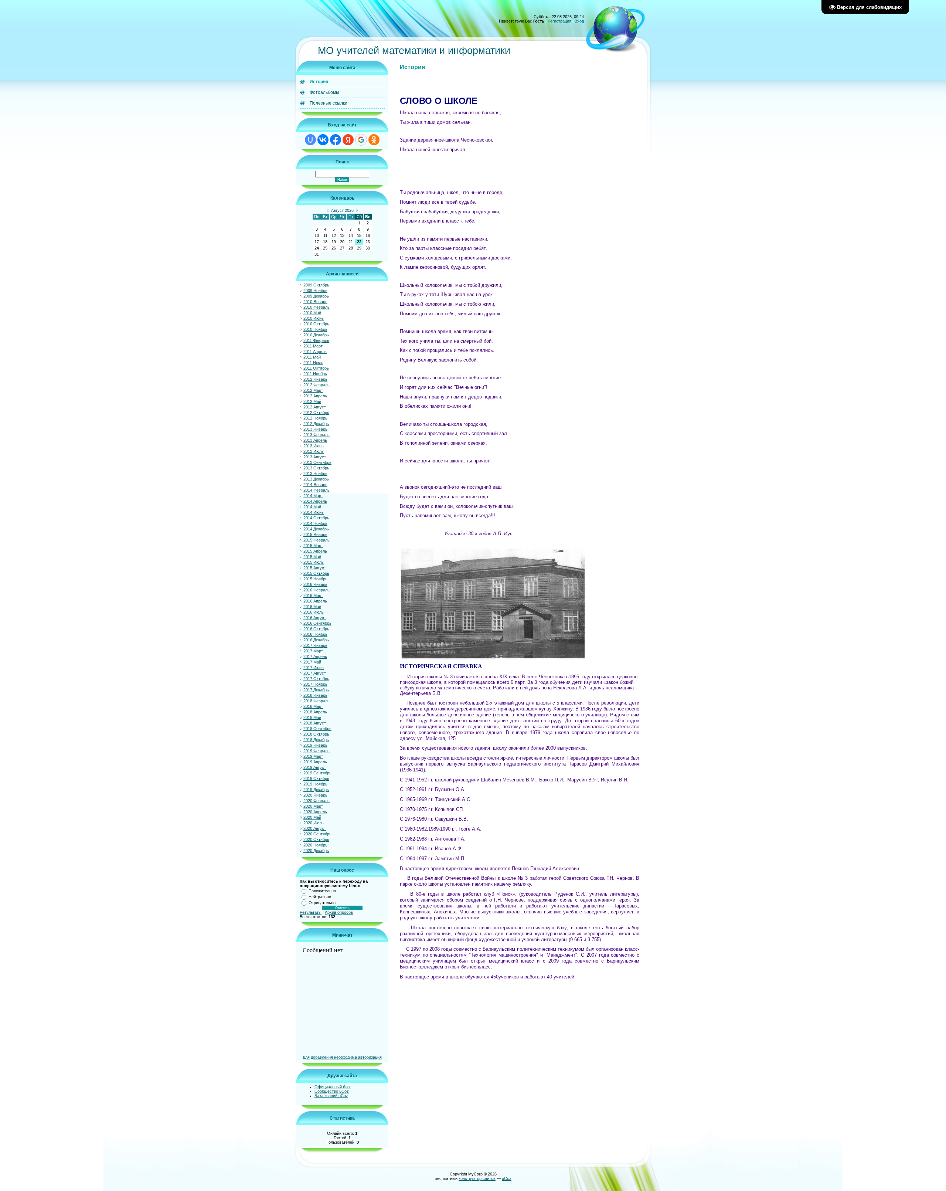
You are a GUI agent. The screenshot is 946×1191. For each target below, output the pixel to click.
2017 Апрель (315, 656)
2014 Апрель (315, 501)
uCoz (506, 1178)
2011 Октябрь (316, 368)
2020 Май (312, 817)
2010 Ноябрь (315, 329)
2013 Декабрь (316, 479)
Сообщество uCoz (331, 1091)
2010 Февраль (316, 307)
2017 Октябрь (316, 678)
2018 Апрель (315, 712)
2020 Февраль (316, 800)
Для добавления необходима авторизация (342, 1057)
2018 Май (312, 717)
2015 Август (314, 568)
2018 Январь (315, 695)
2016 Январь (315, 584)
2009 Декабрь (316, 296)
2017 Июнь (313, 667)
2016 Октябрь (316, 629)
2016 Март (313, 595)
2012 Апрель (315, 396)
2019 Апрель (315, 762)
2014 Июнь (313, 512)
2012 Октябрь (316, 412)
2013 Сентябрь (317, 462)
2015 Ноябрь (315, 579)
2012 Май (312, 401)
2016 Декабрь (316, 640)
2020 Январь (315, 795)
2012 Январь (315, 379)
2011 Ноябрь (315, 373)
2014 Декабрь (316, 529)
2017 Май (312, 662)
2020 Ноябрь (315, 845)
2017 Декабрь (316, 690)
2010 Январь (315, 301)
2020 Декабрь (316, 850)
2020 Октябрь (316, 839)
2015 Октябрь (316, 573)
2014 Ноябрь (315, 523)
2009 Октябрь (316, 285)
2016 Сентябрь (317, 623)
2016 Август (314, 617)
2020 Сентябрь (317, 834)
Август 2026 (342, 210)
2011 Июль (313, 362)
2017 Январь (315, 645)
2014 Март (313, 495)
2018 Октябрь (316, 734)
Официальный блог (332, 1087)
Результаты (310, 912)
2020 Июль (313, 823)
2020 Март (313, 806)
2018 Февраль (316, 701)
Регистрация (559, 21)
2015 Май (312, 556)
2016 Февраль (316, 590)
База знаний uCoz (331, 1095)
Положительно (322, 891)
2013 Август (314, 457)
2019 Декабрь (316, 789)
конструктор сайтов (477, 1178)
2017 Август (314, 673)
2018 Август (314, 723)
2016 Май (312, 606)
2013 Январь (315, 429)
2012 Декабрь (316, 423)
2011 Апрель (315, 351)
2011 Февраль (316, 340)
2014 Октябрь (316, 518)
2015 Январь (315, 534)
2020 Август (314, 828)
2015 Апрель (315, 551)
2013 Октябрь (316, 468)
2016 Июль (313, 612)
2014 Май (312, 507)
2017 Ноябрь (315, 684)
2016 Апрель (315, 601)
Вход (579, 21)
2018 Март (313, 706)
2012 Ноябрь (315, 418)
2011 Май (312, 357)
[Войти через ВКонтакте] (323, 139)
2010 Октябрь (316, 324)
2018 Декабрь (316, 739)
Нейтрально (320, 897)
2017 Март (313, 651)
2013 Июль (313, 451)
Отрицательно (322, 902)
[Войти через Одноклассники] (374, 139)
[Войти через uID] (310, 139)
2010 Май (312, 313)
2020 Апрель (315, 812)
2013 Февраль (316, 434)
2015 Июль (313, 562)
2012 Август (314, 407)
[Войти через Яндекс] (348, 139)
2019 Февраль (316, 751)
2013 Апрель (315, 440)
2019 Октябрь (316, 778)
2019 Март (313, 756)
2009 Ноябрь (315, 290)
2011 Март (313, 346)
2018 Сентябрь (317, 728)
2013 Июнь (313, 446)
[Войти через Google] (361, 140)
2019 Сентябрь (317, 773)
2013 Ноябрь (315, 473)
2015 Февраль (316, 540)
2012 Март (313, 390)
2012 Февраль (316, 385)
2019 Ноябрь (315, 784)
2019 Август (314, 767)
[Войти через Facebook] (335, 139)
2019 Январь (315, 745)
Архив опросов (339, 912)
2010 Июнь (313, 318)
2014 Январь (315, 484)
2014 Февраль (316, 490)
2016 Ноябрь (315, 634)
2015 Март (313, 545)
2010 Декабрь (316, 335)
